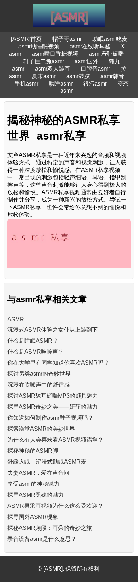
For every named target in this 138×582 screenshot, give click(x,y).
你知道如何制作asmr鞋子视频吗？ (50, 418)
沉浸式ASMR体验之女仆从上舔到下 (52, 330)
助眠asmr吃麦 (109, 39)
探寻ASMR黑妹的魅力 (35, 495)
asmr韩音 (112, 76)
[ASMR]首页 (26, 39)
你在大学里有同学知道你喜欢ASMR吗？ (58, 363)
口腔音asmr (95, 69)
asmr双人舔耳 (52, 69)
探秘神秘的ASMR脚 (32, 451)
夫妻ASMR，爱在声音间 (38, 473)
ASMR (15, 319)
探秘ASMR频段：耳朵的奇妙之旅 (49, 528)
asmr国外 (86, 61)
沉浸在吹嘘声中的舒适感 (38, 385)
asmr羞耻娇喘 (106, 54)
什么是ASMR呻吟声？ (35, 352)
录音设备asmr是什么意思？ (41, 539)
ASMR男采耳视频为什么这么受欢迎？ (55, 506)
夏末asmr (44, 76)
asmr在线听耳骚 (90, 46)
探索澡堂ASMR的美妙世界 (41, 429)
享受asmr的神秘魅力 (33, 484)
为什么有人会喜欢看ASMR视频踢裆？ (55, 440)
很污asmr (95, 84)
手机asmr (26, 84)
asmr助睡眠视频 (38, 46)
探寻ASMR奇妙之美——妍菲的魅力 (52, 407)
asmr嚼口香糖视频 (55, 54)
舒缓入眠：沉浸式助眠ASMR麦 (46, 462)
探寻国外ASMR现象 (32, 517)
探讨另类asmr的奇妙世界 (39, 374)
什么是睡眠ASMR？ (32, 341)
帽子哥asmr (67, 39)
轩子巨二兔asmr (43, 61)
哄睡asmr (61, 84)
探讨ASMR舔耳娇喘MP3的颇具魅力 (52, 396)
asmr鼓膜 (78, 76)
